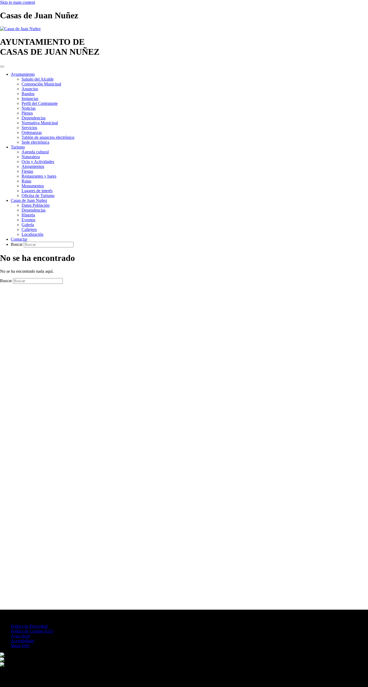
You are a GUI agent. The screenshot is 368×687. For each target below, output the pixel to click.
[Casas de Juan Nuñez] (20, 28)
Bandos (28, 93)
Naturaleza (31, 156)
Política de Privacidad (29, 626)
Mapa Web (20, 645)
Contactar (19, 239)
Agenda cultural (35, 152)
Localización (32, 234)
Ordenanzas (32, 132)
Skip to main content (17, 2)
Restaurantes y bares (39, 176)
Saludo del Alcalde (38, 79)
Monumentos (33, 186)
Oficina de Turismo (38, 195)
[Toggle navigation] (2, 66)
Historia (28, 215)
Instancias (30, 98)
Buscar (17, 244)
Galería (28, 224)
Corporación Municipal (41, 84)
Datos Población (36, 205)
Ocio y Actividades (38, 161)
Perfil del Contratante (40, 103)
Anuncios (30, 89)
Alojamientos (33, 166)
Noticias (29, 108)
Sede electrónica (35, 142)
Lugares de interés (37, 190)
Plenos (27, 113)
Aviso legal (20, 636)
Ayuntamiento (23, 74)
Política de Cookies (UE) (32, 631)
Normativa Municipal (40, 122)
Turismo (18, 147)
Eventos (28, 220)
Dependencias (34, 118)
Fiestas (27, 171)
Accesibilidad (22, 640)
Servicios (29, 127)
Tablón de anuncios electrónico (48, 137)
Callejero (29, 229)
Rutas (26, 181)
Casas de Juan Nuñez (29, 200)
